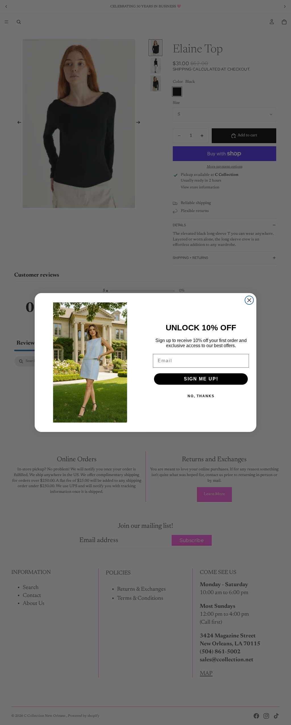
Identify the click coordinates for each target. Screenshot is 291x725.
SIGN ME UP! (201, 378)
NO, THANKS (201, 396)
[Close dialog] (249, 300)
